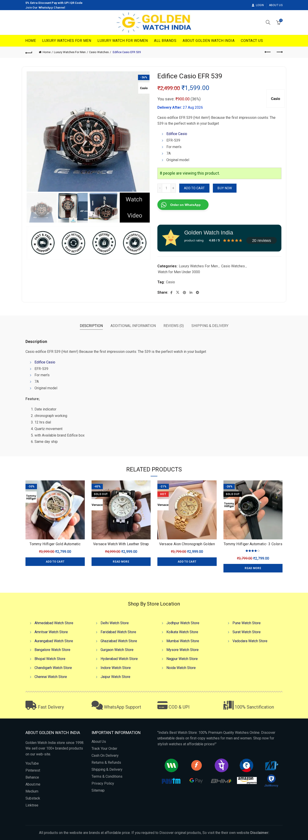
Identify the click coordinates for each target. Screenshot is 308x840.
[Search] (268, 22)
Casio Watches (99, 52)
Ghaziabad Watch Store (119, 641)
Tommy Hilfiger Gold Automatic (55, 544)
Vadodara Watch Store (249, 641)
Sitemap (98, 790)
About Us (276, 5)
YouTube (32, 763)
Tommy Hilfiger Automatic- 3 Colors (253, 544)
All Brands (165, 40)
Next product (279, 52)
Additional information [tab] (133, 326)
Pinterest (32, 770)
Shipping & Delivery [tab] (209, 326)
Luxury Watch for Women (122, 40)
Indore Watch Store (116, 668)
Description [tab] (91, 326)
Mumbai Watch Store (182, 641)
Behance (32, 777)
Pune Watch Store (246, 623)
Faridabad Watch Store (118, 632)
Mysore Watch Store (182, 650)
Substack (32, 798)
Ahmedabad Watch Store (53, 623)
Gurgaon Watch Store (117, 650)
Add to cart (194, 188)
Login (260, 5)
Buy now (225, 188)
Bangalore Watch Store (52, 650)
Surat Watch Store (246, 632)
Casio (170, 282)
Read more (121, 561)
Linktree (31, 805)
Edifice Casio (176, 134)
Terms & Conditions (107, 776)
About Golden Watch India (208, 40)
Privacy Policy (103, 783)
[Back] (28, 52)
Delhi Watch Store (115, 623)
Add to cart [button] (55, 561)
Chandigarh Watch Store (53, 668)
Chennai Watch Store (50, 677)
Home (30, 40)
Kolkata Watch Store (182, 632)
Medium (31, 791)
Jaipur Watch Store (115, 677)
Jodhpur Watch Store (182, 623)
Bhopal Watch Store (49, 659)
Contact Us (252, 40)
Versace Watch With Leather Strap (121, 544)
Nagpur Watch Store (182, 659)
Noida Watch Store (181, 668)
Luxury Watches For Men (66, 40)
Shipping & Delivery (107, 769)
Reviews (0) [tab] (173, 326)
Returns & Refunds (106, 762)
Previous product (268, 52)
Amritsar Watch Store (51, 632)
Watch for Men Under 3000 (179, 272)
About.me (32, 784)
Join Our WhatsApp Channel (45, 7)
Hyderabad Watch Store (119, 659)
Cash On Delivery (105, 755)
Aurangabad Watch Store (53, 641)
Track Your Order (104, 748)
